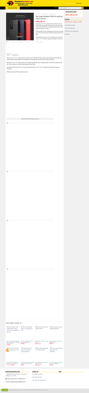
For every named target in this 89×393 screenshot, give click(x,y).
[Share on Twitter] (39, 42)
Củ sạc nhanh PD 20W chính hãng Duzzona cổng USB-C (12, 363)
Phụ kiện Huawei (44, 14)
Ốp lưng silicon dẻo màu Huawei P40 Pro (41, 342)
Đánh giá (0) (15, 55)
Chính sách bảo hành (70, 28)
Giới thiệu (67, 34)
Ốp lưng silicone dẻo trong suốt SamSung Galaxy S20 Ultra (27, 363)
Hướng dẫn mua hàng (70, 25)
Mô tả (8, 55)
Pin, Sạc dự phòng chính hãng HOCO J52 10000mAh (55, 363)
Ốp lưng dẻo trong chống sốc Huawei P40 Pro (41, 363)
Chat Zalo (5, 390)
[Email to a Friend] (42, 42)
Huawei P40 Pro (52, 14)
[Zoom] (8, 38)
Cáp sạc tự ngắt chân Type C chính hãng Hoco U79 (27, 342)
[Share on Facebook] (37, 42)
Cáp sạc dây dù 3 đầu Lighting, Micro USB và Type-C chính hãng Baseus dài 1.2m (13, 342)
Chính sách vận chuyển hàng (71, 31)
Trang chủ (38, 14)
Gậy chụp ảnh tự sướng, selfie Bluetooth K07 (55, 342)
